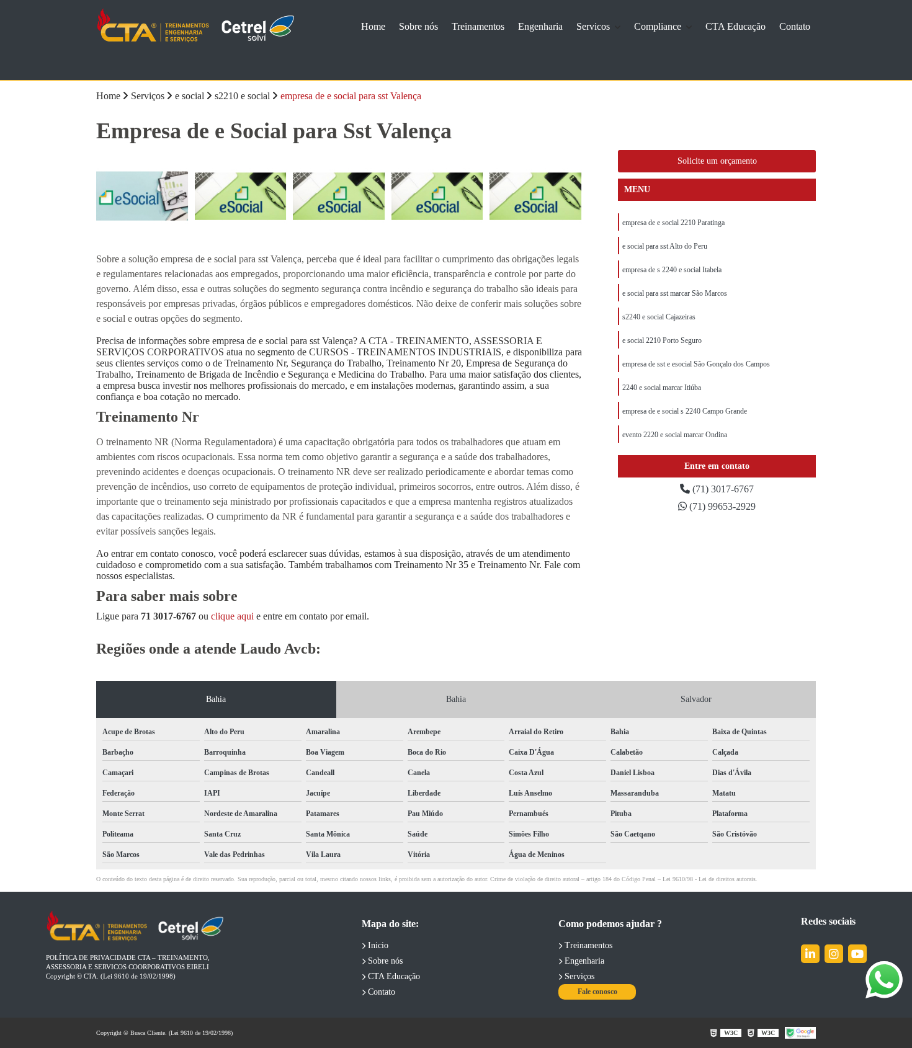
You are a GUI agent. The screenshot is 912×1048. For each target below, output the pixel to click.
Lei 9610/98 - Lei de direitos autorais (709, 879)
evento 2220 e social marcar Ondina (674, 434)
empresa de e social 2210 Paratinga (673, 222)
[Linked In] (810, 953)
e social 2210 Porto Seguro (662, 340)
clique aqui (232, 616)
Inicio (376, 945)
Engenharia (540, 26)
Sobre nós (418, 26)
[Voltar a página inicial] (195, 26)
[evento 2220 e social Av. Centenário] (339, 196)
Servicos (594, 26)
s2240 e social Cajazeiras (658, 317)
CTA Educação (735, 26)
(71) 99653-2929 (721, 506)
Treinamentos (478, 26)
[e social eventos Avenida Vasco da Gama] (241, 196)
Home (373, 26)
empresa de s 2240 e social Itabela (672, 269)
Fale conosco (597, 991)
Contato (794, 26)
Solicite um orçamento (717, 161)
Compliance (659, 26)
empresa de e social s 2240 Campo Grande (684, 411)
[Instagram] (834, 953)
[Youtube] (857, 953)
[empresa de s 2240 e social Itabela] (142, 196)
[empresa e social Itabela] (536, 196)
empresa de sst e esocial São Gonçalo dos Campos (696, 364)
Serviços (578, 976)
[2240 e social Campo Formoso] (437, 196)
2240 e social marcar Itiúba (661, 387)
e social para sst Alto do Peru (664, 246)
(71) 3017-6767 (722, 489)
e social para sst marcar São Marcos (674, 293)
